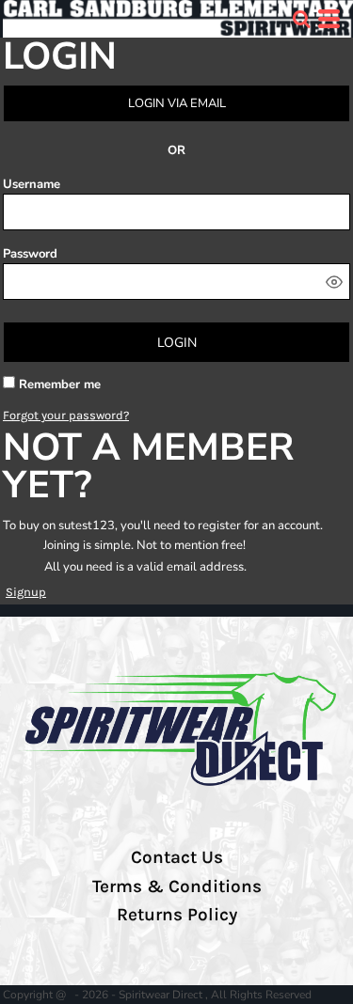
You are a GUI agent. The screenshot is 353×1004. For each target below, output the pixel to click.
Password (30, 253)
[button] (301, 18)
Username (31, 184)
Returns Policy (177, 914)
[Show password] (334, 282)
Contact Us (177, 857)
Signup (26, 592)
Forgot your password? (66, 415)
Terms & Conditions (177, 886)
